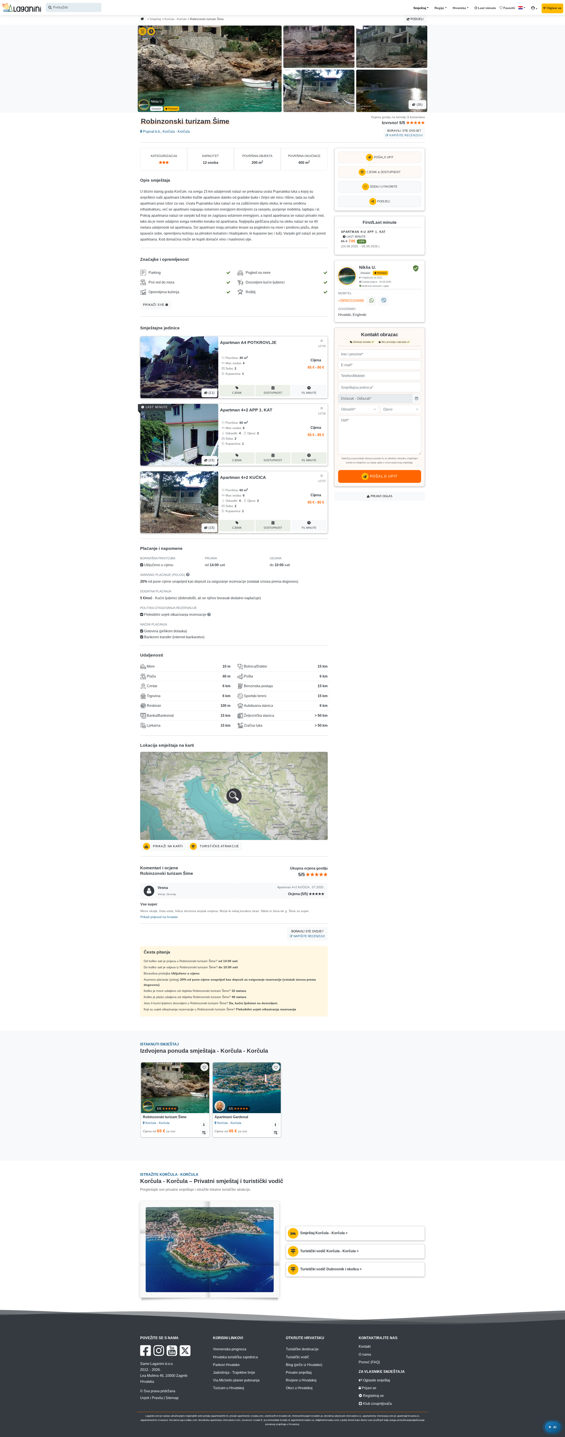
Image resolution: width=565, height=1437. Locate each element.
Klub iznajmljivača (377, 1403)
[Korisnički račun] (535, 8)
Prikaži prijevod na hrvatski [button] (159, 917)
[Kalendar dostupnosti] (203, 1131)
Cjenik (237, 392)
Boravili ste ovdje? (405, 133)
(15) (211, 460)
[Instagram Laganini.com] (158, 1350)
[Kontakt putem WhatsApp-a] (371, 301)
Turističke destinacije (302, 1349)
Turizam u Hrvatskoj (228, 1388)
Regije (439, 8)
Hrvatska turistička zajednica (235, 1357)
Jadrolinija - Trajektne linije (234, 1372)
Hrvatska (459, 8)
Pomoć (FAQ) (369, 1362)
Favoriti (509, 8)
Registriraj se (373, 1396)
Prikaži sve (154, 304)
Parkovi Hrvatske (226, 1365)
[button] (234, 796)
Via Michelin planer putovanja (236, 1380)
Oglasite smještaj (376, 1380)
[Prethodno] (148, 1087)
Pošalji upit (383, 157)
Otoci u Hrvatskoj (299, 1388)
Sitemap (172, 1398)
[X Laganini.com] (185, 1350)
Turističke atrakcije (219, 846)
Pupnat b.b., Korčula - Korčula (166, 131)
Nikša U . (157, 101)
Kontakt (365, 1346)
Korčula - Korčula (175, 19)
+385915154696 (351, 300)
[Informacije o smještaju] (203, 1123)
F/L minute (309, 392)
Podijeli (417, 19)
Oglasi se (554, 8)
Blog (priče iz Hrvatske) (304, 1365)
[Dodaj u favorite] (204, 1067)
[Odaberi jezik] (523, 7)
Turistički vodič (297, 1357)
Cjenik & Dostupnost (383, 172)
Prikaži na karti (167, 846)
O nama (365, 1354)
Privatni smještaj (299, 1372)
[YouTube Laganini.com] (172, 1350)
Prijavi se (368, 1388)
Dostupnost (273, 392)
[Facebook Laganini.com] (145, 1350)
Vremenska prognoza (229, 1349)
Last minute (486, 8)
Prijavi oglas (381, 496)
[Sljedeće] (201, 1087)
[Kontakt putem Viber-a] (383, 301)
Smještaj (419, 8)
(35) (419, 104)
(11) (211, 392)
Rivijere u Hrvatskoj (301, 1380)
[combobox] (73, 7)
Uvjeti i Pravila (151, 1398)
